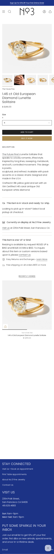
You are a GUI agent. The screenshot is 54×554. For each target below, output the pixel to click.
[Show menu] (3, 11)
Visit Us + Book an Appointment (17, 469)
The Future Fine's (11, 154)
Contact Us (7, 485)
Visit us (6, 228)
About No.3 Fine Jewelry (13, 479)
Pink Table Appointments (14, 474)
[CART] (50, 11)
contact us (25, 254)
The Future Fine (8, 89)
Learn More (41, 259)
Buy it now (27, 138)
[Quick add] (5, 326)
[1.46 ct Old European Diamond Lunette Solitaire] (27, 305)
